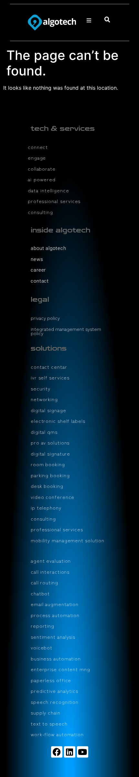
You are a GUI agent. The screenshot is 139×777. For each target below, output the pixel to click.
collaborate (42, 168)
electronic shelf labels (58, 420)
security (40, 388)
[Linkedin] (69, 752)
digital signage (48, 410)
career (38, 270)
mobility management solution (67, 540)
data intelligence (48, 190)
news (37, 259)
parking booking (50, 475)
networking (44, 399)
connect (38, 146)
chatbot (40, 593)
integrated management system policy (66, 331)
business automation (56, 658)
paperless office (51, 680)
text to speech (49, 723)
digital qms (44, 431)
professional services (54, 200)
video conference (52, 496)
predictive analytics (54, 690)
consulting (40, 211)
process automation (55, 615)
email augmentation (55, 604)
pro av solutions (50, 442)
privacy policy (45, 317)
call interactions (50, 571)
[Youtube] (82, 752)
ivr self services (50, 377)
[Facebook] (56, 752)
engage (37, 157)
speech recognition (55, 701)
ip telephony (46, 507)
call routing (44, 582)
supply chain (45, 712)
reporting (42, 625)
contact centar (49, 366)
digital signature (50, 453)
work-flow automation (57, 734)
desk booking (47, 485)
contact (40, 281)
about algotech (48, 248)
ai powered (42, 179)
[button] (89, 20)
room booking (48, 464)
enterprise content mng (60, 669)
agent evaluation (51, 560)
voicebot (41, 647)
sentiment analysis (53, 636)
